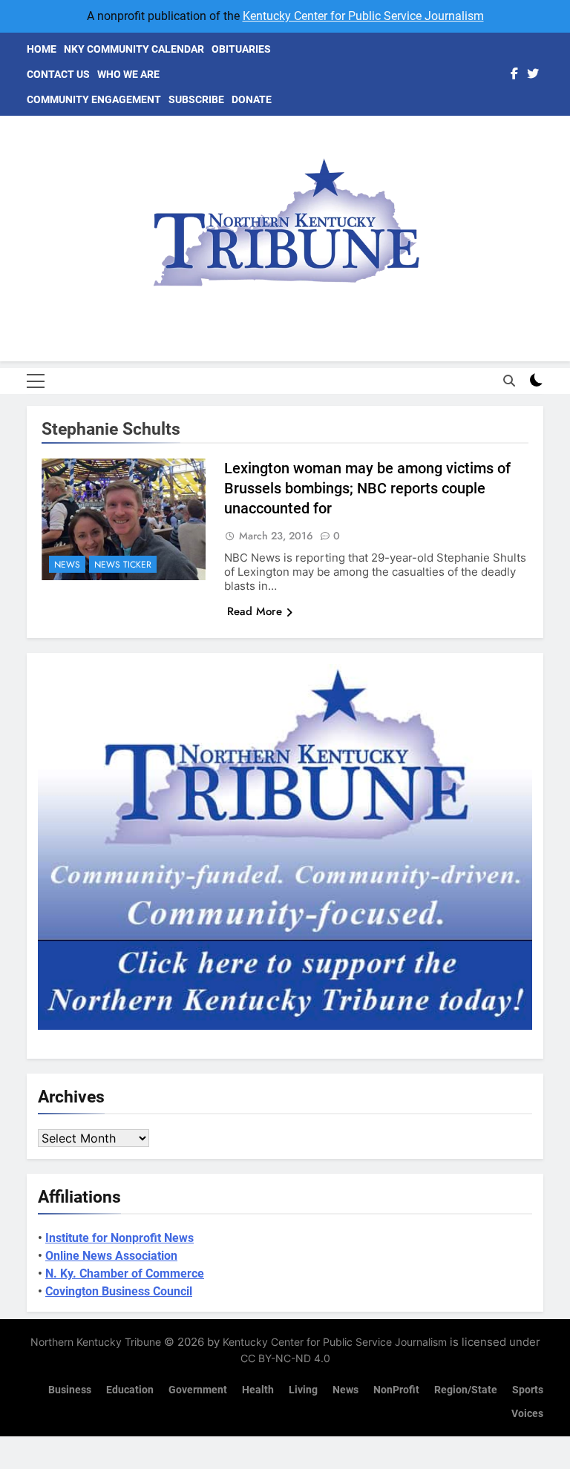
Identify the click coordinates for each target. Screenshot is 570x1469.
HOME (41, 49)
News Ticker (122, 564)
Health (258, 1390)
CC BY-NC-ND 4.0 (285, 1358)
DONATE (252, 99)
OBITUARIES (241, 49)
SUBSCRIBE (196, 99)
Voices (527, 1413)
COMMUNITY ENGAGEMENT (94, 99)
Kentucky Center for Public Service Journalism (363, 16)
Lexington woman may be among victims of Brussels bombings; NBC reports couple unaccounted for (367, 488)
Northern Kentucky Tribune (95, 1341)
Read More (254, 611)
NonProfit (396, 1390)
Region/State (465, 1390)
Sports (527, 1390)
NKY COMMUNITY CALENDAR (134, 49)
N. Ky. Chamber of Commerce (124, 1273)
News (67, 564)
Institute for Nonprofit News (119, 1238)
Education (130, 1390)
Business (69, 1390)
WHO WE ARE (128, 74)
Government (197, 1390)
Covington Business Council (118, 1291)
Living (303, 1390)
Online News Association (111, 1256)
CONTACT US (58, 74)
